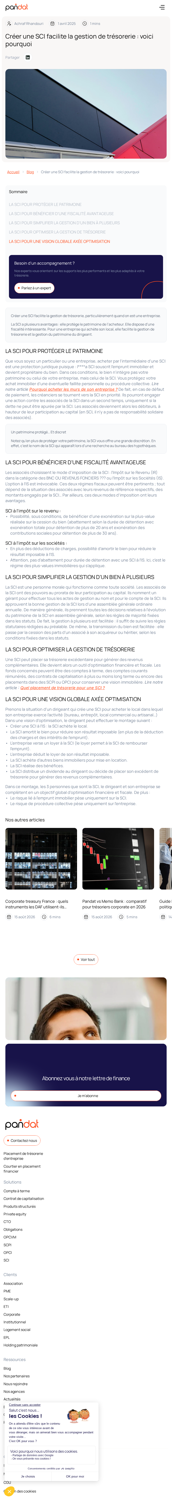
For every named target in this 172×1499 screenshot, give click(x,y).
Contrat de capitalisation (24, 1198)
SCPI (7, 1244)
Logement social (17, 1329)
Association (13, 1283)
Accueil (13, 171)
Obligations (13, 1229)
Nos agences (14, 1391)
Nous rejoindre (16, 1383)
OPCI (8, 1252)
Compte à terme (17, 1190)
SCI (6, 1260)
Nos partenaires (17, 1376)
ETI (6, 1306)
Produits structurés (20, 1206)
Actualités (12, 1399)
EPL (7, 1337)
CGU (7, 1482)
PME (7, 1291)
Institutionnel (15, 1322)
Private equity (15, 1214)
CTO (7, 1221)
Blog (30, 171)
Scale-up (11, 1298)
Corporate (12, 1314)
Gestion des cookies (20, 1491)
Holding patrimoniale (21, 1345)
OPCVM (10, 1237)
